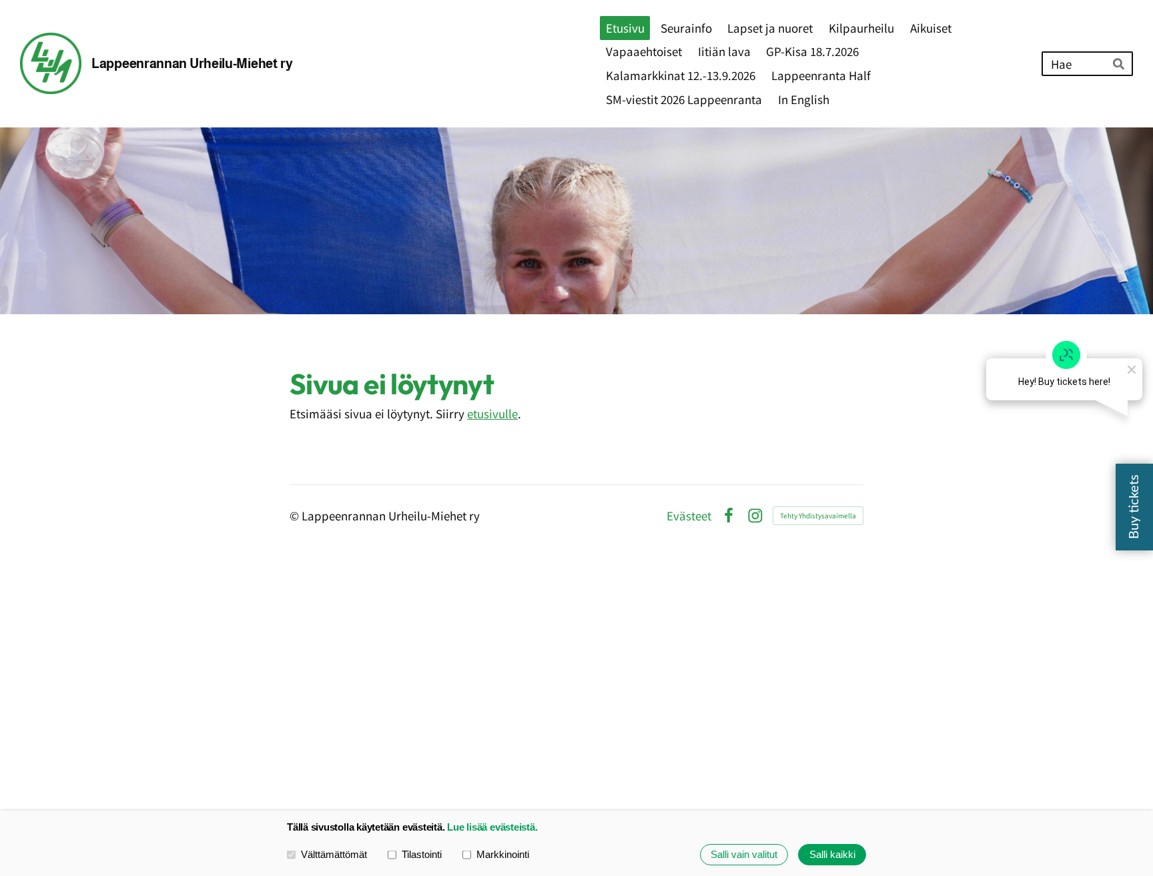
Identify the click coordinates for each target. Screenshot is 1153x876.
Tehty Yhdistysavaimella (818, 515)
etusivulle (492, 413)
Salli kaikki (832, 854)
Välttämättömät (334, 854)
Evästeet (689, 515)
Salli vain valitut (744, 854)
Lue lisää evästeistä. (492, 827)
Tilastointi (422, 854)
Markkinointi (502, 854)
